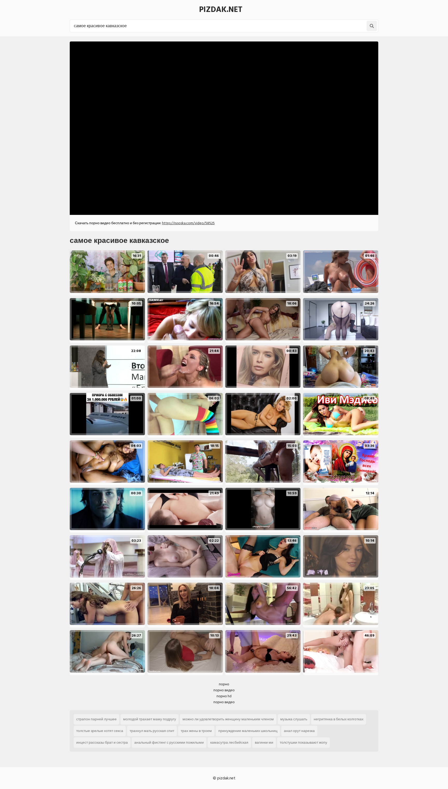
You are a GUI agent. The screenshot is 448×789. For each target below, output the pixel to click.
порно (224, 684)
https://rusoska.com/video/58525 (188, 223)
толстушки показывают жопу (303, 742)
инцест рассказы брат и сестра (102, 742)
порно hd (224, 696)
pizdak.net (220, 9)
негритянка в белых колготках (338, 719)
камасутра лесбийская (229, 742)
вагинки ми (264, 742)
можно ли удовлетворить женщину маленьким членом (228, 719)
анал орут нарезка (299, 731)
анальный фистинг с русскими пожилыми (169, 742)
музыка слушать (293, 719)
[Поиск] (372, 26)
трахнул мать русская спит (152, 731)
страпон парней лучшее (96, 719)
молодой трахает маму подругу (149, 719)
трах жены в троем (196, 731)
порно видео (224, 690)
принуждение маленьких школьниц (247, 731)
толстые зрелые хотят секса (99, 731)
